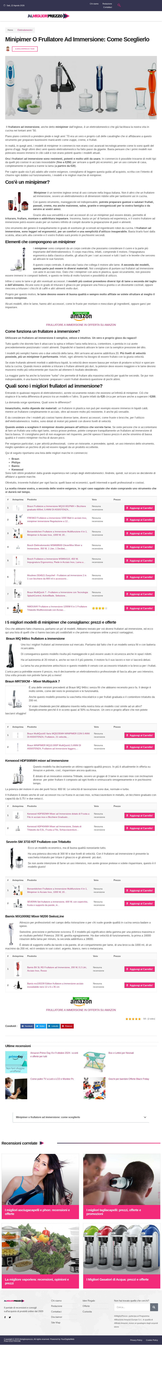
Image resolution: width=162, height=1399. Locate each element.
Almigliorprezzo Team (24, 49)
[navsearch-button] (119, 5)
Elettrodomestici (25, 30)
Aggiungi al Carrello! (141, 508)
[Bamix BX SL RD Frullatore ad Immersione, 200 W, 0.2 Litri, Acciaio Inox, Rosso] (17, 969)
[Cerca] (154, 1307)
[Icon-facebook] (5, 1317)
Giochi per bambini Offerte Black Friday (129, 1079)
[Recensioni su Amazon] (100, 608)
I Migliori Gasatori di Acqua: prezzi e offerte (117, 1279)
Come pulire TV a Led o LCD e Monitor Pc (52, 1079)
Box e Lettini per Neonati (121, 1053)
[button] (159, 16)
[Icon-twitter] (10, 1317)
